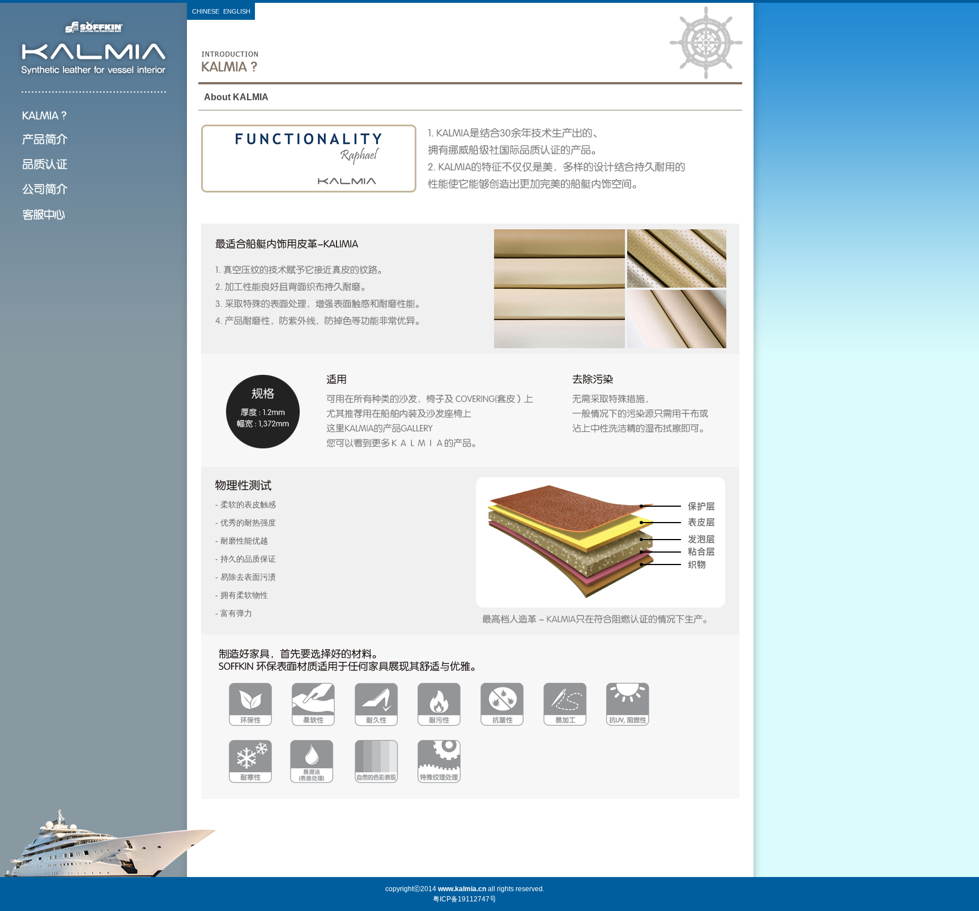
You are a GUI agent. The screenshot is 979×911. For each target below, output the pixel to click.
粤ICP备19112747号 (464, 899)
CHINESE (205, 11)
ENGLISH (236, 11)
